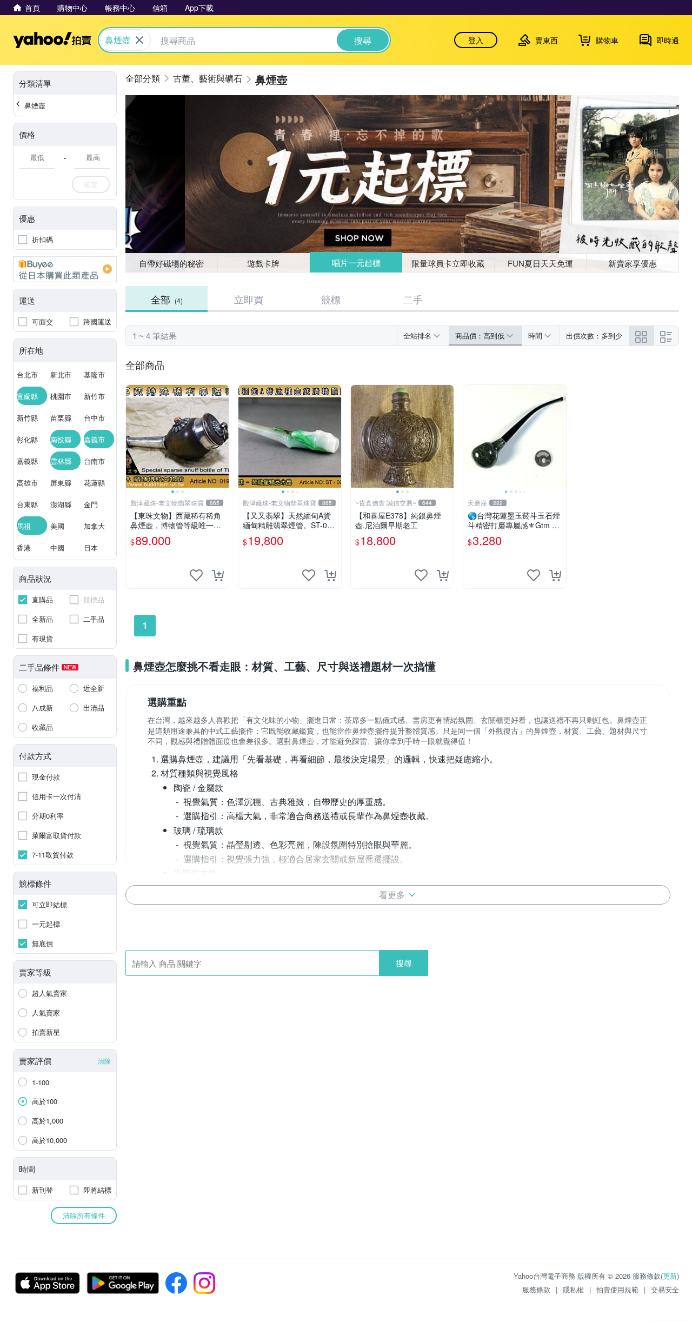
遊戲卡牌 (263, 263)
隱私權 (573, 1289)
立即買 (248, 299)
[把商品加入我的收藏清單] (196, 575)
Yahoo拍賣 (52, 40)
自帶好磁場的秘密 (171, 263)
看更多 (392, 894)
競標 (331, 299)
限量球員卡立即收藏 (447, 263)
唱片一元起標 (356, 262)
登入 (475, 40)
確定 (91, 184)
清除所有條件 (84, 1215)
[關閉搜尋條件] (139, 40)
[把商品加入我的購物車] (217, 575)
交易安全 (665, 1289)
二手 (413, 299)
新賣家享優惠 (632, 263)
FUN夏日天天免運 (540, 263)
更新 (670, 1276)
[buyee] (65, 269)
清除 (104, 1060)
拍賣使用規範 (617, 1289)
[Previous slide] (133, 436)
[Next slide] (222, 436)
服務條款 (536, 1289)
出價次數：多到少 (594, 335)
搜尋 (404, 962)
